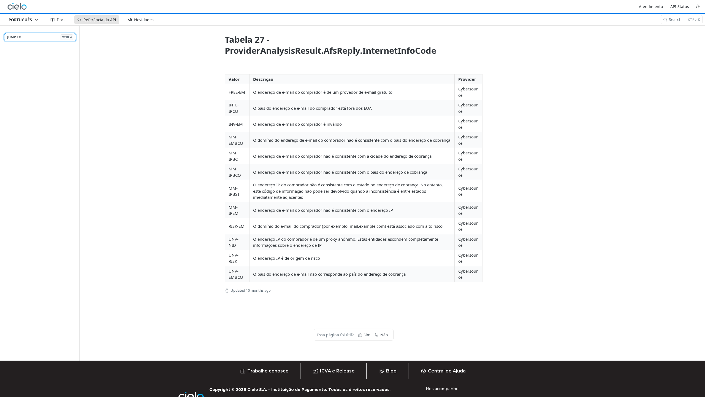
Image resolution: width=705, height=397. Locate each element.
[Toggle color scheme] (697, 6)
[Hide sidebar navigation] (78, 193)
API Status (679, 6)
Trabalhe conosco (268, 371)
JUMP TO (39, 37)
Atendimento (651, 6)
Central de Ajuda (447, 371)
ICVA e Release (337, 371)
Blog (391, 371)
